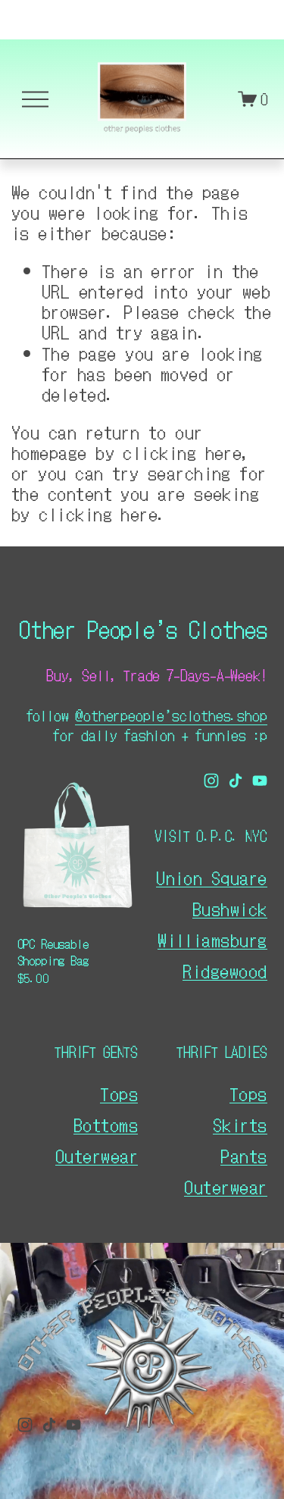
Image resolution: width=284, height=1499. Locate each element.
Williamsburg (212, 939)
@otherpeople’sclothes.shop (171, 715)
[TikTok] (235, 780)
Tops (248, 1093)
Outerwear (225, 1186)
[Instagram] (211, 780)
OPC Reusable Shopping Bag (53, 952)
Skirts (240, 1124)
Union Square (211, 877)
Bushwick (229, 908)
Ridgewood (225, 970)
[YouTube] (259, 780)
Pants (243, 1155)
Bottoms (105, 1124)
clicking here (182, 452)
